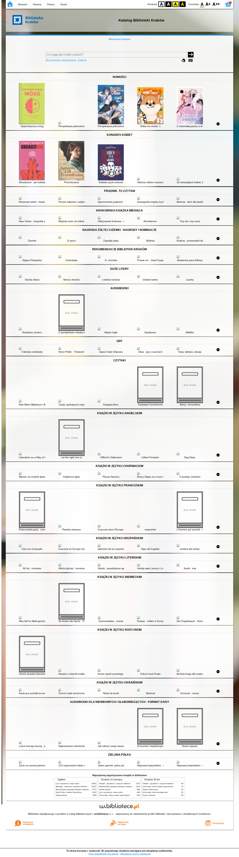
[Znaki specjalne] (190, 60)
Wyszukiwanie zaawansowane (61, 60)
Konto (64, 4)
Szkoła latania (61, 795)
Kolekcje (82, 60)
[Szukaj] (191, 54)
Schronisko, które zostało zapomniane (114, 795)
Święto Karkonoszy (150, 789)
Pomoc (51, 4)
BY (182, 3)
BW (168, 3)
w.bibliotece (102, 813)
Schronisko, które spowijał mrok (155, 792)
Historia (37, 4)
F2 (216, 3)
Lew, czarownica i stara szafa (67, 783)
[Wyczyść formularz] (183, 60)
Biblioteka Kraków (119, 39)
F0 (202, 3)
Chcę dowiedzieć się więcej (103, 854)
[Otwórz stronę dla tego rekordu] (33, 104)
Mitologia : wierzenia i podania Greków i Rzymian (75, 786)
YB (175, 3)
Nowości (22, 4)
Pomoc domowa (148, 795)
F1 (208, 3)
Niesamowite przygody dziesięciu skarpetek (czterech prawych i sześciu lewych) (87, 789)
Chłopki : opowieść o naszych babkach (114, 783)
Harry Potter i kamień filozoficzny (69, 792)
